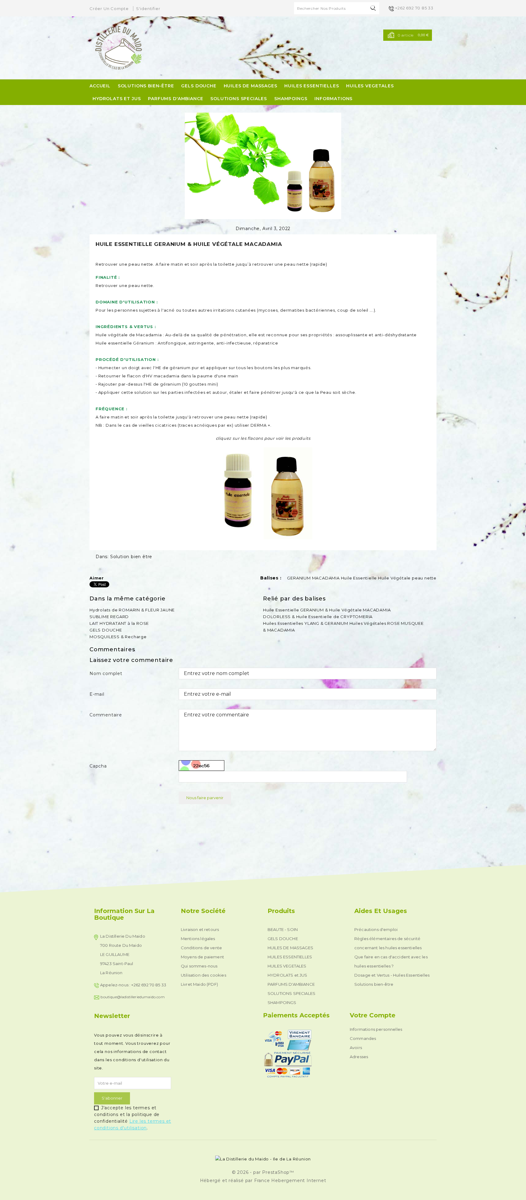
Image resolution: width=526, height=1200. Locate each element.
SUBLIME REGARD (109, 616)
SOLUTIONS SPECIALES (238, 98)
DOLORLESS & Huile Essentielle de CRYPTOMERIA (318, 616)
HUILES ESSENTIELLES (311, 86)
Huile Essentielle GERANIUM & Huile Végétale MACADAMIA (327, 609)
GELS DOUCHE (198, 86)
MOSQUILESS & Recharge (118, 636)
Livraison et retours (200, 929)
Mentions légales (198, 938)
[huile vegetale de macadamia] (288, 492)
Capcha (98, 766)
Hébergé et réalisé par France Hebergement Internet (263, 1180)
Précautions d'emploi (376, 929)
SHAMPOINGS (290, 98)
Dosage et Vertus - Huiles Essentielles (392, 975)
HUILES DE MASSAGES (250, 86)
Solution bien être (131, 556)
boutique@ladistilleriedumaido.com (132, 997)
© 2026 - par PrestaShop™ (263, 1172)
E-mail (96, 694)
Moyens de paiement (202, 956)
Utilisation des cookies (203, 975)
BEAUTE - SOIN (283, 929)
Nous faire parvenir (204, 797)
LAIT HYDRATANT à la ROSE (119, 623)
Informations (333, 98)
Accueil (99, 86)
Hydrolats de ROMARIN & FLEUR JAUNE (132, 609)
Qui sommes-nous (199, 966)
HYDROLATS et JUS (117, 98)
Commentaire (105, 715)
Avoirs (356, 1047)
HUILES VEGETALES (370, 86)
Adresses (359, 1056)
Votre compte (372, 1015)
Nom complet (105, 673)
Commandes (363, 1038)
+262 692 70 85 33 (414, 7)
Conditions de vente (201, 947)
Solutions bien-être (146, 86)
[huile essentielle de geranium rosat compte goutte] (239, 492)
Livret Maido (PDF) (199, 984)
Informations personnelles (376, 1029)
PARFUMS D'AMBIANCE (175, 98)
